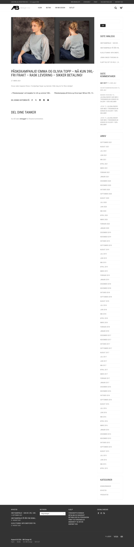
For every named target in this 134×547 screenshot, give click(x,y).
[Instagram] (101, 513)
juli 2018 (103, 305)
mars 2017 (104, 374)
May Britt (103, 83)
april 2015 (104, 468)
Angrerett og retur (75, 522)
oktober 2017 (105, 344)
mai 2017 (103, 365)
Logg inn (13, 2)
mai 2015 (103, 464)
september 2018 (106, 297)
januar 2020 (104, 228)
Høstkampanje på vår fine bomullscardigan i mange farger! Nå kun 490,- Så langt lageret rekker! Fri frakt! (110, 48)
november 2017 (105, 340)
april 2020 (104, 215)
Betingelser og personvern (78, 517)
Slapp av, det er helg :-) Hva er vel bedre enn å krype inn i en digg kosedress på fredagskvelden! (110, 62)
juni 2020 (103, 207)
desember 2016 (105, 387)
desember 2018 (105, 284)
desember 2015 (105, 434)
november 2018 (105, 288)
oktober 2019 (105, 241)
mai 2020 (103, 211)
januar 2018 (104, 331)
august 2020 (104, 198)
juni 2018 (103, 310)
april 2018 (104, 318)
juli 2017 (103, 357)
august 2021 (104, 147)
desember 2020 (105, 181)
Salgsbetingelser (106, 2)
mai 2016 (103, 417)
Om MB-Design (60, 8)
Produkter (104, 495)
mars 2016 (104, 425)
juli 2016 (103, 408)
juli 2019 (103, 254)
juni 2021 (103, 155)
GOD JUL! (113, 83)
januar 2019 (104, 280)
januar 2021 (104, 177)
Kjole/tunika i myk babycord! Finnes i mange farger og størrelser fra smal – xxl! (110, 53)
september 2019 (106, 245)
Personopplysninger (76, 513)
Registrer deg (23, 2)
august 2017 (104, 353)
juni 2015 (103, 460)
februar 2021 (105, 172)
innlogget (23, 119)
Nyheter (103, 490)
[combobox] (53, 513)
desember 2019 (105, 232)
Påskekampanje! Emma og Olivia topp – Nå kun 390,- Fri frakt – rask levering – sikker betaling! (52, 73)
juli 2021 (103, 151)
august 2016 (104, 404)
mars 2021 (104, 168)
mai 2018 (103, 314)
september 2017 (106, 348)
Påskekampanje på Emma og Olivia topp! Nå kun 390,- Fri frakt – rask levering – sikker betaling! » (74, 93)
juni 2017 (103, 361)
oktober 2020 (105, 190)
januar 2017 (104, 383)
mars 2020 (104, 219)
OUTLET (71, 8)
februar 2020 (105, 224)
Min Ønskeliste (75, 2)
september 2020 (106, 194)
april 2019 (104, 267)
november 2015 (105, 438)
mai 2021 (103, 160)
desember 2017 (105, 335)
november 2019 (105, 237)
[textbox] (53, 513)
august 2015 (104, 451)
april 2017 (104, 370)
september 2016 (106, 400)
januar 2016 (104, 430)
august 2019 (104, 250)
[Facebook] (98, 513)
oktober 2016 (105, 395)
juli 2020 (103, 202)
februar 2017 (105, 378)
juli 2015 (103, 455)
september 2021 (106, 142)
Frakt (95, 2)
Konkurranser (105, 486)
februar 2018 (105, 327)
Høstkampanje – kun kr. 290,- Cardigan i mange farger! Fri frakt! (110, 43)
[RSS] (104, 513)
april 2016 (104, 421)
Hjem (40, 8)
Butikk (48, 8)
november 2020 (105, 185)
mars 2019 (104, 271)
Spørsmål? (87, 2)
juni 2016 (103, 412)
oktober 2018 (105, 292)
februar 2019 (105, 275)
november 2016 (105, 391)
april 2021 (104, 164)
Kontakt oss (119, 2)
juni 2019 (103, 258)
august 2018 (104, 301)
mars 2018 (104, 322)
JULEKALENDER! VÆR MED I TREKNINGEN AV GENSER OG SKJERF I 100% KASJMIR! (109, 99)
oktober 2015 (105, 443)
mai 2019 (103, 262)
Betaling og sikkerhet (76, 515)
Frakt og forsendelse (76, 520)
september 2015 (106, 447)
